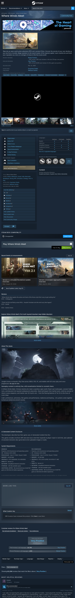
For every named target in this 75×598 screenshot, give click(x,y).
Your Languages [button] (11, 567)
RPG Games (11, 13)
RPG (15, 178)
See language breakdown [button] (9, 531)
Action (9, 176)
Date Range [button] (40, 559)
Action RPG (34, 75)
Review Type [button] (6, 559)
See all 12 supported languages (47, 151)
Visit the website (8, 190)
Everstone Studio (33, 68)
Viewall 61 (68, 161)
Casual (19, 176)
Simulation (20, 178)
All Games (4, 13)
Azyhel (9, 580)
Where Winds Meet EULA (10, 168)
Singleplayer (41, 75)
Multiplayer (20, 75)
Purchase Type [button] (18, 559)
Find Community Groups (10, 219)
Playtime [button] (50, 559)
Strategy (25, 178)
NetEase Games (33, 70)
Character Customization (51, 75)
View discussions (8, 217)
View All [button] (70, 255)
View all (69, 510)
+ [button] (65, 75)
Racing (11, 178)
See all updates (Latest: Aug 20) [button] (14, 288)
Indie (23, 176)
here (35, 516)
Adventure (61, 75)
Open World (6, 75)
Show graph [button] (67, 562)
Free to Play (14, 75)
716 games (9, 582)
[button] (4, 8)
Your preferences (34, 531)
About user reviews (23, 531)
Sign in (3, 130)
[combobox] (51, 8)
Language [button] (30, 559)
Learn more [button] (67, 236)
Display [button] (60, 559)
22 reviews (16, 582)
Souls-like (27, 75)
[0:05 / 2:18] (37, 97)
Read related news (9, 214)
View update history (9, 211)
